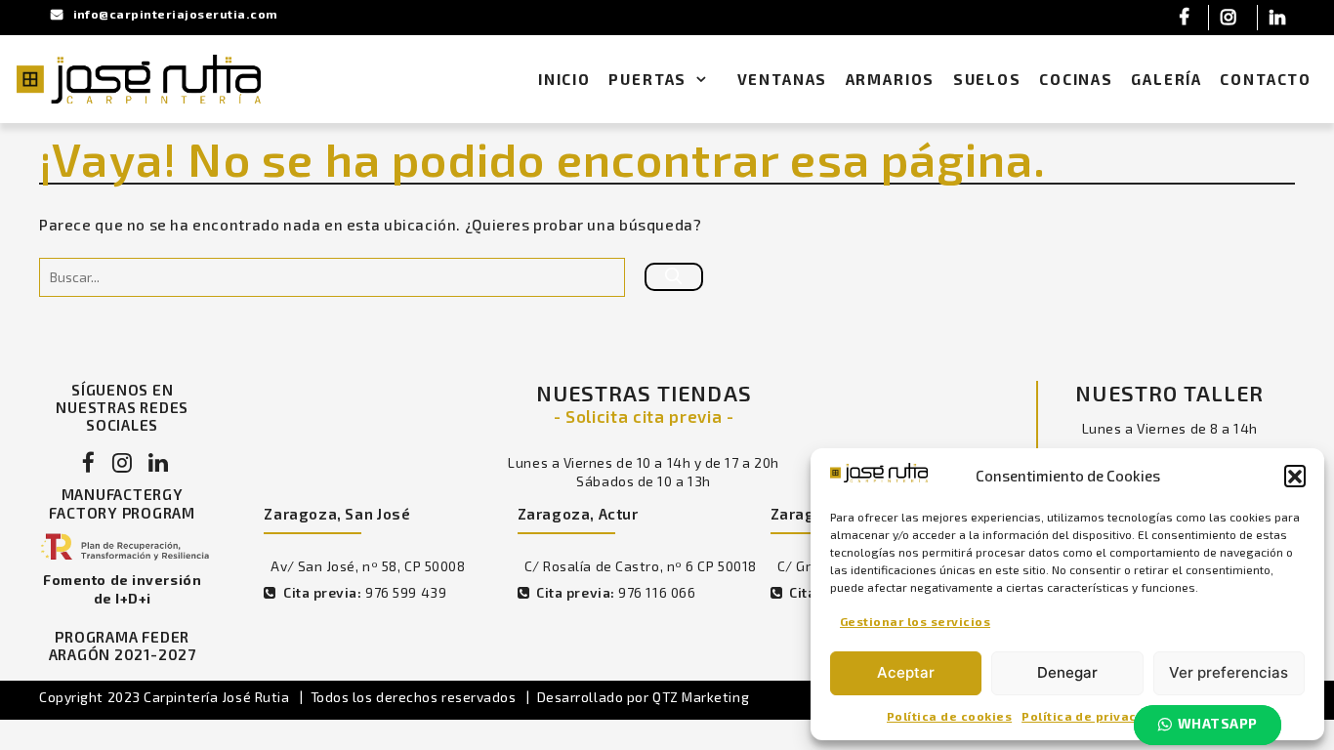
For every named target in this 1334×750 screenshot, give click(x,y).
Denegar (1067, 672)
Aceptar (906, 672)
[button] (1295, 475)
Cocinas (1076, 79)
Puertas (647, 79)
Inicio (564, 79)
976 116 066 (656, 592)
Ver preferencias (1228, 672)
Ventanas (782, 79)
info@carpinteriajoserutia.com (175, 14)
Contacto (1266, 79)
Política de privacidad (1093, 716)
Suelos (987, 79)
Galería (1166, 79)
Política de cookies (949, 716)
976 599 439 (405, 592)
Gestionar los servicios (915, 621)
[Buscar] (674, 277)
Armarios (891, 79)
